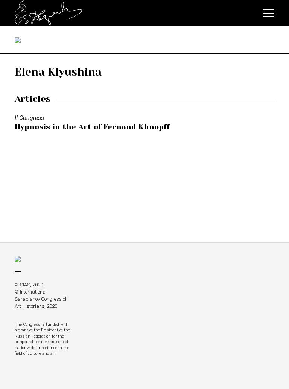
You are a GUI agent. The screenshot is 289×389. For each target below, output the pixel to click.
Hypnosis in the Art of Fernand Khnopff (92, 127)
